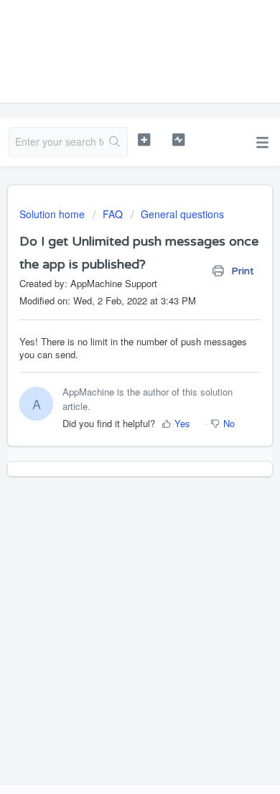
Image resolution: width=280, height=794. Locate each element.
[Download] (113, 387)
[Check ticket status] (178, 140)
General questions (182, 214)
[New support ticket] (143, 140)
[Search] (115, 142)
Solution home (53, 214)
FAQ (113, 214)
